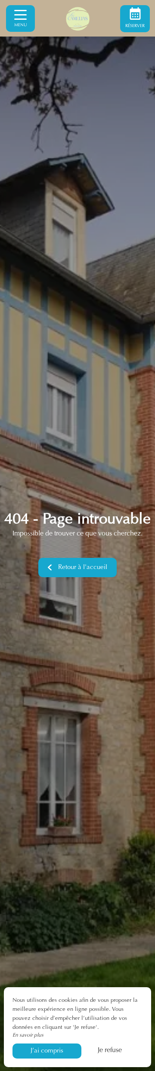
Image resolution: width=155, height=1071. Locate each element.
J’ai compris (47, 1051)
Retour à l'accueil (82, 567)
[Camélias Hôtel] (77, 18)
